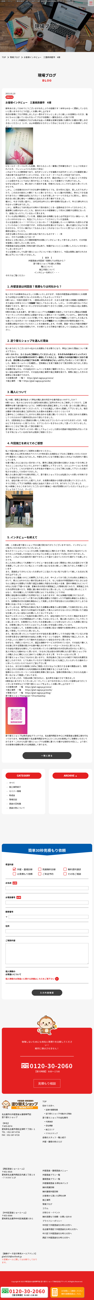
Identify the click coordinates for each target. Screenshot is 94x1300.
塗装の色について (17, 807)
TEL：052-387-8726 (11, 1131)
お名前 (8, 882)
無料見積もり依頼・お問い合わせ (57, 1216)
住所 (7, 925)
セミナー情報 (15, 791)
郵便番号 (9, 911)
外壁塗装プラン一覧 (51, 1174)
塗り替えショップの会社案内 (55, 1117)
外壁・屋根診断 (25, 869)
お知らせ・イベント (51, 1212)
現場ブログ (15, 57)
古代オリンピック (42, 171)
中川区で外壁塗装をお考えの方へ (57, 1233)
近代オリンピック (68, 171)
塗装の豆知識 (15, 803)
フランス (15, 171)
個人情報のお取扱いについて (13, 973)
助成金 (12, 795)
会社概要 (49, 1125)
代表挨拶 (49, 1121)
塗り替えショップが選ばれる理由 (58, 1113)
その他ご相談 (74, 873)
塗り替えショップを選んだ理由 (47, 263)
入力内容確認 (47, 992)
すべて (12, 782)
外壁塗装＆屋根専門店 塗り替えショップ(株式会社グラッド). (46, 1281)
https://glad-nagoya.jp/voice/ (40, 377)
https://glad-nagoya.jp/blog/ (39, 692)
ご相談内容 (10, 940)
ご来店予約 (47, 873)
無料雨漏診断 (48, 1187)
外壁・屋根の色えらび (52, 1141)
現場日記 (13, 799)
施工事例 (46, 1199)
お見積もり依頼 (25, 873)
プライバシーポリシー (52, 1220)
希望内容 (9, 864)
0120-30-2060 (51, 1066)
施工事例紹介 (15, 786)
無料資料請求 (74, 869)
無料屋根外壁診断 (50, 1191)
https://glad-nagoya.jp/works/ (37, 380)
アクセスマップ (52, 1133)
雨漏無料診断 (49, 869)
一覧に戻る (47, 755)
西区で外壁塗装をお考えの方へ (56, 1237)
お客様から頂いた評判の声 (54, 1195)
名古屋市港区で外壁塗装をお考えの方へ (60, 1229)
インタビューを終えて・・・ (47, 272)
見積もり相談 (47, 1083)
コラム (45, 1208)
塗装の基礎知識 (52, 1109)
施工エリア (50, 1129)
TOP (44, 1101)
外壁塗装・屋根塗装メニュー (55, 1170)
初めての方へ (48, 1105)
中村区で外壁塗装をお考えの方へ (57, 1224)
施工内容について (47, 269)
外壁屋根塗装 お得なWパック (55, 1183)
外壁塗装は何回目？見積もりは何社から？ (47, 260)
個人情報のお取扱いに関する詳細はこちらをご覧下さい (30, 978)
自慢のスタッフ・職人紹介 (54, 1137)
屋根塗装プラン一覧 (51, 1178)
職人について (47, 266)
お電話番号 (10, 897)
